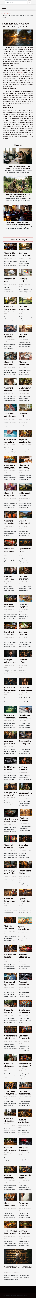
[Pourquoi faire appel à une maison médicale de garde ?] (10, 976)
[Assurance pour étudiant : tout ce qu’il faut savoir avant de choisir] (10, 735)
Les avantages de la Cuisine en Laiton (10, 873)
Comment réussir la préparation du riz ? (24, 635)
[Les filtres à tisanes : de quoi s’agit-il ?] (10, 625)
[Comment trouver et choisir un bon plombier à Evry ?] (25, 760)
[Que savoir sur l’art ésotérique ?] (25, 542)
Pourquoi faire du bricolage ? (25, 1064)
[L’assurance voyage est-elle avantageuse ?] (25, 598)
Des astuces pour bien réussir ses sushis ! (9, 552)
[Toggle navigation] (4, 7)
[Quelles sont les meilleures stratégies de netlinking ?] (25, 1003)
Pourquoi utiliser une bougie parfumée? (23, 958)
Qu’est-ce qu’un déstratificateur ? (11, 821)
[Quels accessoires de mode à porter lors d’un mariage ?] (10, 1197)
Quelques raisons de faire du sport (25, 820)
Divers (9, 13)
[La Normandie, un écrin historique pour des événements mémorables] (25, 487)
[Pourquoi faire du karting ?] (10, 786)
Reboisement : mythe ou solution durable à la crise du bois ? (18, 195)
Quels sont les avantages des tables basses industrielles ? (25, 745)
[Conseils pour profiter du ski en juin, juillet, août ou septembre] (25, 709)
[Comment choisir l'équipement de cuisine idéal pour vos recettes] (25, 407)
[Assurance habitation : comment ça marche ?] (10, 598)
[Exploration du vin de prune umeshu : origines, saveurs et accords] (25, 381)
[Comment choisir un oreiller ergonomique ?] (10, 1057)
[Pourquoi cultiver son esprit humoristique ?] (10, 653)
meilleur (20, 72)
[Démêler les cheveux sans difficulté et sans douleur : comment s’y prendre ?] (25, 681)
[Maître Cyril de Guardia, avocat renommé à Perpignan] (25, 459)
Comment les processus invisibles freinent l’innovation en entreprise (18, 167)
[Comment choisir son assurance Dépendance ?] (25, 570)
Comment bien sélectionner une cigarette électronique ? (10, 1039)
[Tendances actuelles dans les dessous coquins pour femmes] (10, 407)
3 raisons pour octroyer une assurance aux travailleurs (10, 1095)
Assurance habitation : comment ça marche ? (9, 608)
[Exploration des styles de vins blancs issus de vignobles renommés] (25, 433)
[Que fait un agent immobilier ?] (25, 838)
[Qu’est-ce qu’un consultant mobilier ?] (25, 653)
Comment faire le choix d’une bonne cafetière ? (24, 1095)
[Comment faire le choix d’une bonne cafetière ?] (25, 1085)
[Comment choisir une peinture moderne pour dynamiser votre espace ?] (25, 272)
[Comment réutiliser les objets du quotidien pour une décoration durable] (10, 356)
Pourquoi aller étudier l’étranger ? (25, 873)
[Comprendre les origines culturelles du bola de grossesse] (10, 459)
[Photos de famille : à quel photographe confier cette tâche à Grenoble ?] (25, 356)
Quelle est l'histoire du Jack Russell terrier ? (24, 902)
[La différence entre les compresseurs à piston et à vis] (10, 760)
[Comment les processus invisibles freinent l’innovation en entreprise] (18, 156)
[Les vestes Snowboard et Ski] (25, 1029)
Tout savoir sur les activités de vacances (10, 1233)
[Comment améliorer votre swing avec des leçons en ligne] (25, 300)
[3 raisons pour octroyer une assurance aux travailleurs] (10, 1085)
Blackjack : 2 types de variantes (24, 1150)
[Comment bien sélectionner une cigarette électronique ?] (10, 1029)
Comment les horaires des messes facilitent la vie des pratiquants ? (18, 223)
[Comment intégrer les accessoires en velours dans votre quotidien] (10, 487)
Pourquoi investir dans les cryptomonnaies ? (25, 1123)
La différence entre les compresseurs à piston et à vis (10, 770)
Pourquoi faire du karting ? (10, 793)
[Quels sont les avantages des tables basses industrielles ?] (25, 735)
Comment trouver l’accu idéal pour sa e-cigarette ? (10, 524)
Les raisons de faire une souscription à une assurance (25, 1179)
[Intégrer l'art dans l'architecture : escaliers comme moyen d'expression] (10, 272)
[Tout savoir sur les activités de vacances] (10, 1224)
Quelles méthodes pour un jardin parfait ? (10, 1179)
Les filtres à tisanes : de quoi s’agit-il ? (10, 634)
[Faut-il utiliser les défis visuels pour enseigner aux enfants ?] (10, 948)
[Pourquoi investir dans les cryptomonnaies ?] (25, 1113)
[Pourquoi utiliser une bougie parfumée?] (25, 948)
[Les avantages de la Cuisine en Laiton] (10, 864)
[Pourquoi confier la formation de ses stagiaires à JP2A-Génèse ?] (10, 570)
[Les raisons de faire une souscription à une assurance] (25, 1169)
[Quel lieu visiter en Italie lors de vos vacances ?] (25, 514)
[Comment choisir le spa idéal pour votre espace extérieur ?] (25, 246)
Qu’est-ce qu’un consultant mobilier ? (23, 663)
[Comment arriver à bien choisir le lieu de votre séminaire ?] (25, 1224)
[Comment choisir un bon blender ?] (10, 1112)
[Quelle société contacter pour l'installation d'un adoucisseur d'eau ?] (10, 433)
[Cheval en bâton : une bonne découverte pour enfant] (10, 892)
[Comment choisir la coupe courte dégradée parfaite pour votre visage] (10, 381)
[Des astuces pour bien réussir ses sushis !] (10, 542)
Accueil (3, 13)
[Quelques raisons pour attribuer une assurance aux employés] (10, 1141)
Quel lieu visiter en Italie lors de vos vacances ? (25, 524)
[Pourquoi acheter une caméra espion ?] (25, 976)
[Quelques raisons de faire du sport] (26, 812)
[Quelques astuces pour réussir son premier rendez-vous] (10, 920)
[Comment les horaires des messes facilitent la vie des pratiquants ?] (18, 213)
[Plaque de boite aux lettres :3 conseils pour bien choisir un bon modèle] (10, 1003)
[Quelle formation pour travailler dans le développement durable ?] (25, 920)
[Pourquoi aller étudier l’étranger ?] (25, 864)
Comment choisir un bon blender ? (10, 1120)
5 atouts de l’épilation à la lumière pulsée (25, 1205)
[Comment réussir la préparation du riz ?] (25, 625)
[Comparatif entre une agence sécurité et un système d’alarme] (10, 838)
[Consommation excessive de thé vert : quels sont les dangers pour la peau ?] (25, 786)
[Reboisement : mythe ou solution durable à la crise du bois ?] (18, 184)
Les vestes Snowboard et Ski (25, 1038)
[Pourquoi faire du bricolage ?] (25, 1057)
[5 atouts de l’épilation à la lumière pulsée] (25, 1197)
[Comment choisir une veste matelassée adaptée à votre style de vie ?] (10, 328)
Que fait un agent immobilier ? (24, 847)
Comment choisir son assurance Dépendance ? (25, 580)
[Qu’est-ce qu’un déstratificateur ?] (11, 812)
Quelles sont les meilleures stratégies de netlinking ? (24, 1013)
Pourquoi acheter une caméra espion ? (25, 986)
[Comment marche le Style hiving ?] (18, 1256)
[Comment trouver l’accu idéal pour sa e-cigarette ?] (10, 514)
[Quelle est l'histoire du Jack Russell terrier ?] (25, 892)
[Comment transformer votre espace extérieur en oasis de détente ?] (10, 300)
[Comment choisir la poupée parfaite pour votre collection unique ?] (25, 328)
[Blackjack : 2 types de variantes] (25, 1141)
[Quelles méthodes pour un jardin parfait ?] (10, 1169)
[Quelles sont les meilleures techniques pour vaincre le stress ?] (10, 681)
